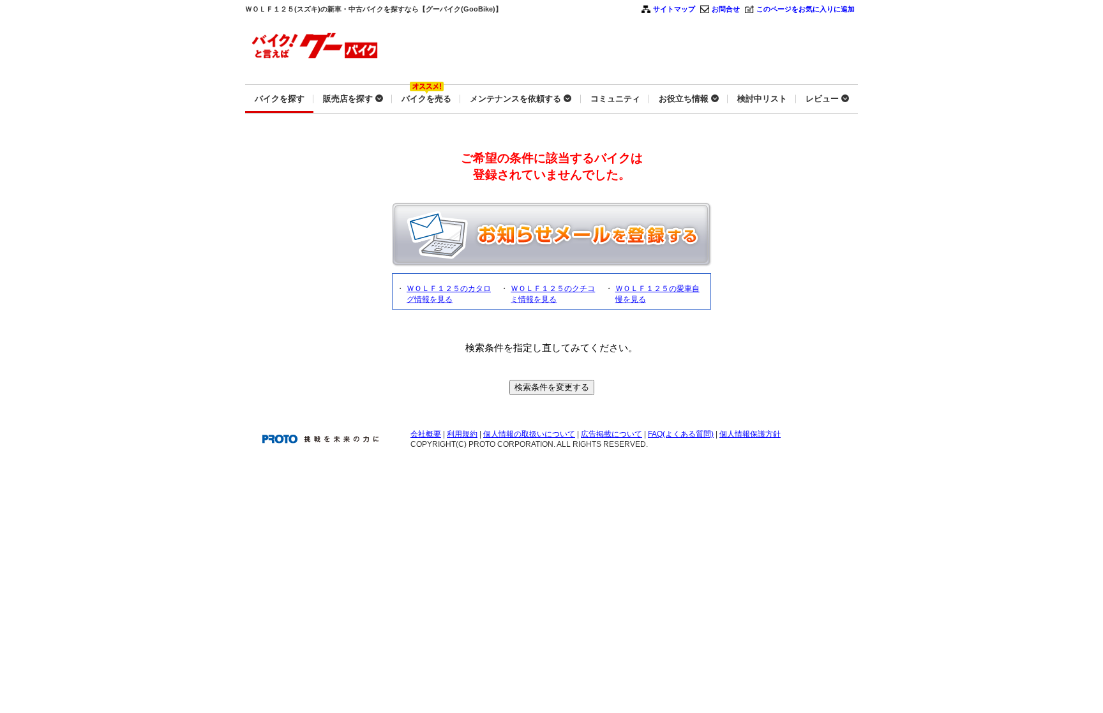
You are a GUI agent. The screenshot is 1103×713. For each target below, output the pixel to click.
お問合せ (726, 9)
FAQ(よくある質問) (681, 434)
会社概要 (425, 434)
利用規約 (462, 434)
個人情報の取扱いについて (529, 434)
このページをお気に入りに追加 (805, 9)
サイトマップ (674, 9)
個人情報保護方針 (750, 434)
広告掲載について (611, 434)
